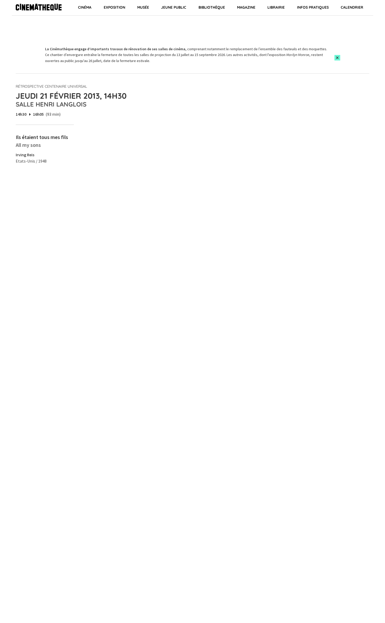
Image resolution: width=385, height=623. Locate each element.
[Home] (39, 8)
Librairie (276, 7)
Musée (143, 7)
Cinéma (84, 7)
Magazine (246, 7)
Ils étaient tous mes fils (42, 137)
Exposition (114, 7)
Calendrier (352, 7)
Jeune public (173, 7)
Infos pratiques (313, 7)
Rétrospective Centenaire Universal (51, 86)
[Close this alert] (337, 57)
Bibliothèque (212, 7)
